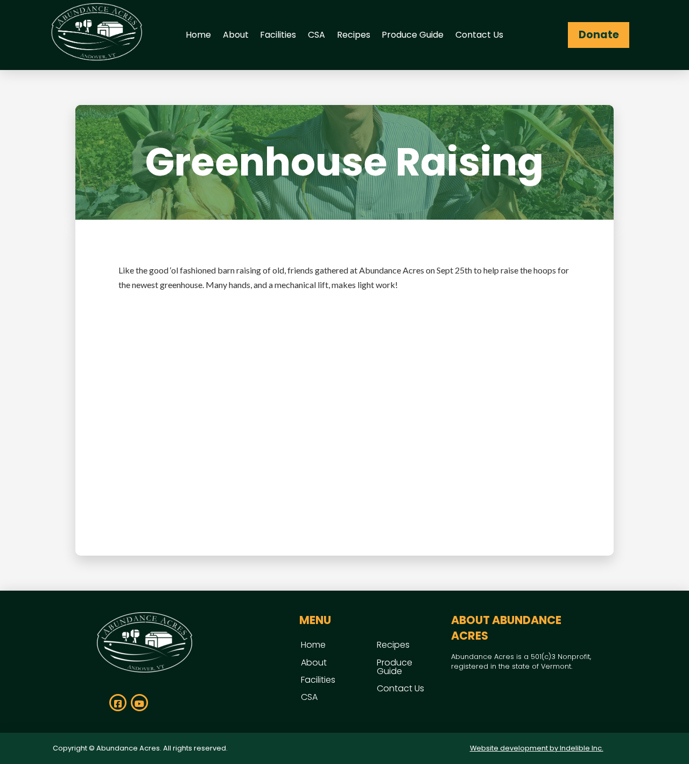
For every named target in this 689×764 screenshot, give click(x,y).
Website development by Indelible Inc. (536, 748)
